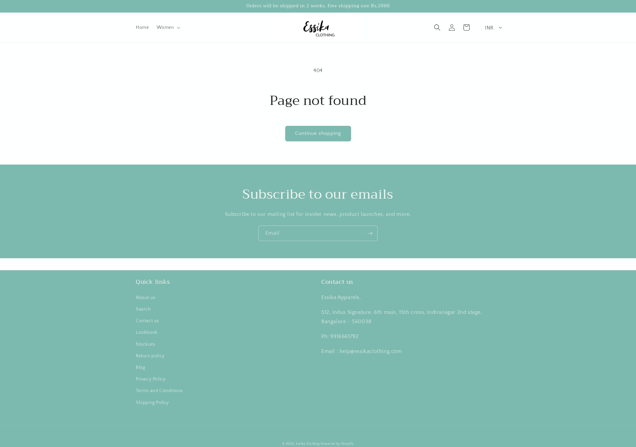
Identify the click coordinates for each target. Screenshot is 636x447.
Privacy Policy (150, 379)
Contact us (147, 320)
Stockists (145, 344)
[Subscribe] (370, 233)
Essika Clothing (308, 444)
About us (145, 297)
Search (143, 309)
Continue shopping (318, 133)
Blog (140, 367)
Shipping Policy (152, 402)
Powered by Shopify (337, 444)
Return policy (150, 356)
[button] (168, 27)
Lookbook (147, 332)
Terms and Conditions (159, 390)
